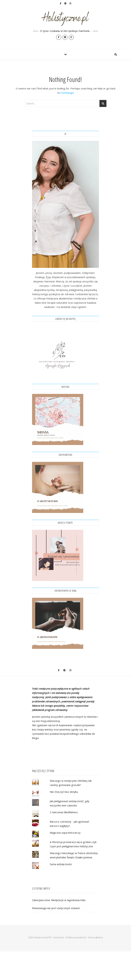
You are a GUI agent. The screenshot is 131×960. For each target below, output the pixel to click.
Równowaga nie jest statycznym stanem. (56, 908)
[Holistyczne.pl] (65, 24)
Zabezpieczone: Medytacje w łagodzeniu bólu (58, 900)
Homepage (67, 92)
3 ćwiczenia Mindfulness (64, 812)
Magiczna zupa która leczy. (65, 832)
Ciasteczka (58, 937)
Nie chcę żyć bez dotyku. (64, 791)
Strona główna (95, 937)
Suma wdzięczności (61, 864)
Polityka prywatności (75, 937)
